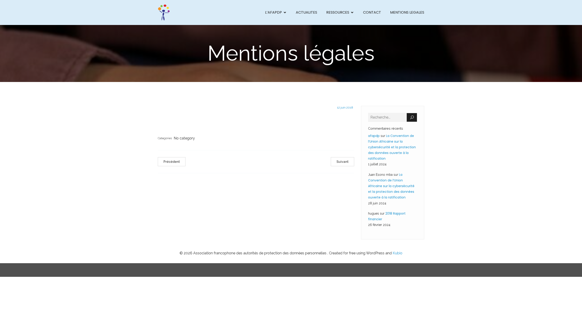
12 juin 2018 (345, 107)
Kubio (397, 253)
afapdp (374, 136)
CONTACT (372, 12)
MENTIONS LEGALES (407, 12)
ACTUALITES (306, 12)
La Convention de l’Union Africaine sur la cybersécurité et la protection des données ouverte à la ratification (392, 147)
